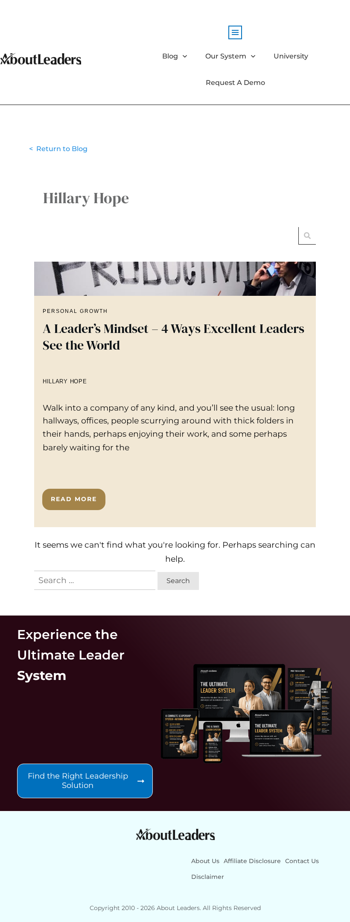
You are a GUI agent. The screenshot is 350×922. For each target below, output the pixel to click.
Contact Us (302, 861)
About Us (205, 861)
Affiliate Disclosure (252, 861)
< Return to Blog (58, 149)
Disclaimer (207, 877)
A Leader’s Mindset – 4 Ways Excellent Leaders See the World (175, 394)
